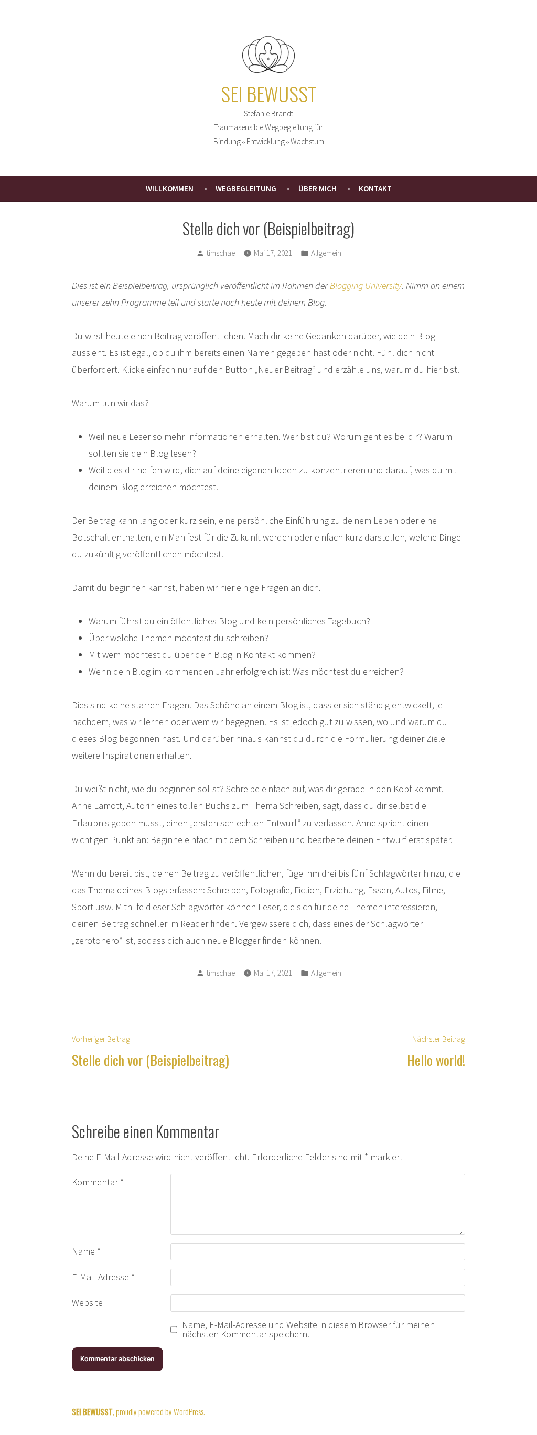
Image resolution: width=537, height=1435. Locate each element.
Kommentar (98, 1182)
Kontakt (375, 188)
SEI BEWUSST (268, 93)
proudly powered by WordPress (159, 1411)
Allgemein (326, 253)
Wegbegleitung (246, 188)
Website (87, 1303)
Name (86, 1251)
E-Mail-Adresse (103, 1277)
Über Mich (317, 188)
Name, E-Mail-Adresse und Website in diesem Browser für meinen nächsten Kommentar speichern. (308, 1329)
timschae (221, 253)
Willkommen (170, 188)
